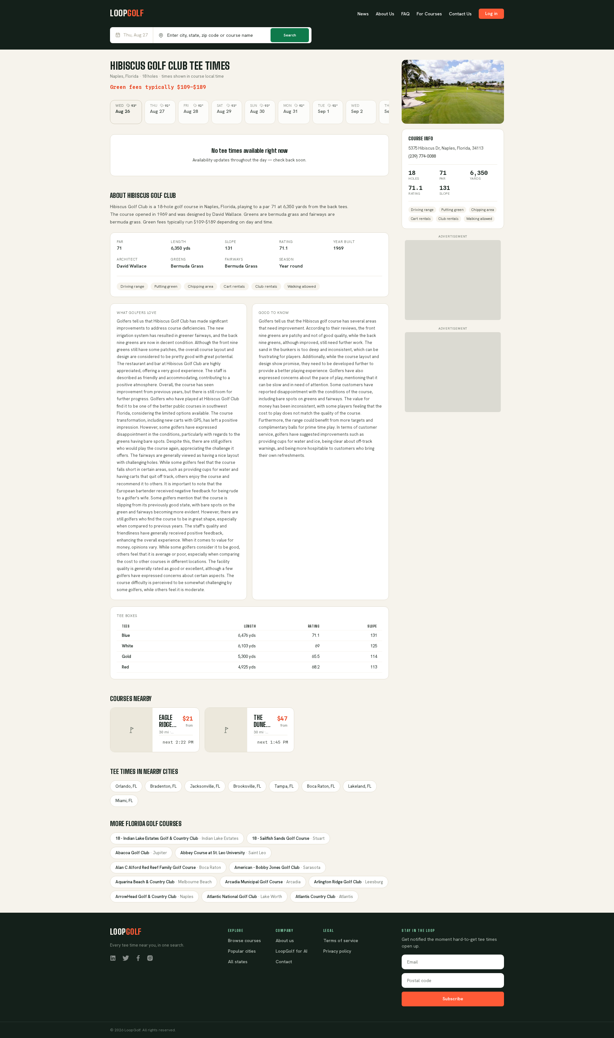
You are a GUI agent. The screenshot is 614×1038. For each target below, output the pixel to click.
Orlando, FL (126, 786)
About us (285, 940)
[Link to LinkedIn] (113, 958)
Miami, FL (124, 800)
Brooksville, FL (247, 786)
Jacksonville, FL (205, 786)
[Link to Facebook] (138, 958)
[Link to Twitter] (125, 958)
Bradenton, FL (163, 786)
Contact (284, 961)
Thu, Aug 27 (135, 35)
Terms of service (340, 940)
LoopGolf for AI (291, 951)
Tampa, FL (284, 786)
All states (238, 961)
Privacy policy (337, 951)
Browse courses (244, 940)
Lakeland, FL (359, 786)
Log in (491, 13)
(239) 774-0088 (422, 156)
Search (290, 35)
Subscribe (453, 999)
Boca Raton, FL (321, 786)
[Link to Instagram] (150, 958)
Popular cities (242, 951)
